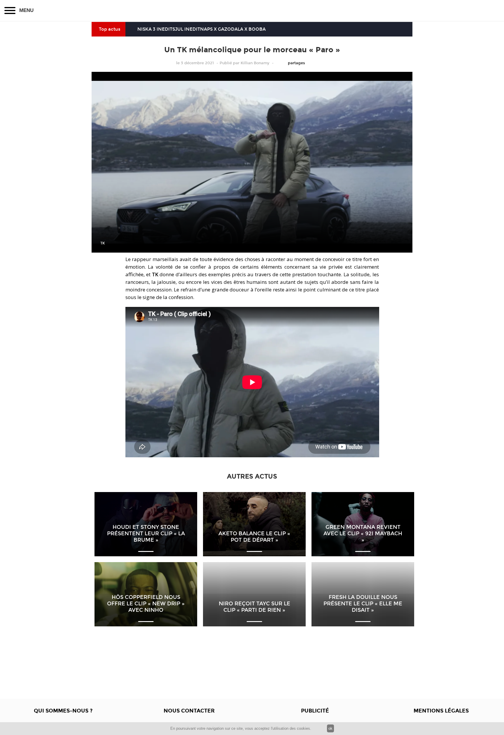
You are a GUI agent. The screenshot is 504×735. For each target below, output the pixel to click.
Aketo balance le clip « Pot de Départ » (254, 536)
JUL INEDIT (187, 29)
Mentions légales (441, 711)
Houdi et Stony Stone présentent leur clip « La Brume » (146, 533)
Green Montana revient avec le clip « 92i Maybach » (362, 533)
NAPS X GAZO (215, 29)
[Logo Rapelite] (252, 10)
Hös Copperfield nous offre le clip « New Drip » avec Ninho (146, 603)
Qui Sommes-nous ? (63, 711)
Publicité (315, 711)
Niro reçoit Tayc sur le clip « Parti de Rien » (254, 606)
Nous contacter (189, 711)
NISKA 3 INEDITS (156, 29)
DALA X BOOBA (248, 29)
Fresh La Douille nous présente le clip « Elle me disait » (362, 603)
